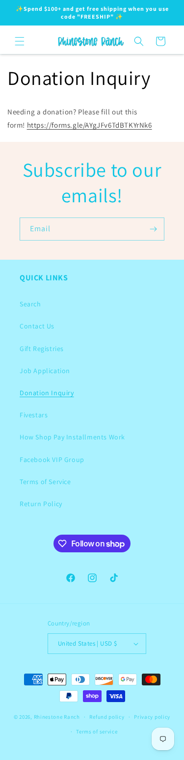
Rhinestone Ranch (57, 716)
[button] (19, 41)
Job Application (45, 370)
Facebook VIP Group (52, 459)
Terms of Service (45, 481)
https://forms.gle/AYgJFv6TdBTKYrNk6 (89, 125)
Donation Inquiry (47, 392)
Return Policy (41, 503)
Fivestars (34, 414)
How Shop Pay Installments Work (72, 437)
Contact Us (37, 326)
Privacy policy (152, 716)
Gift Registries (42, 348)
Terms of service (96, 731)
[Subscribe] (153, 229)
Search (30, 303)
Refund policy (106, 716)
